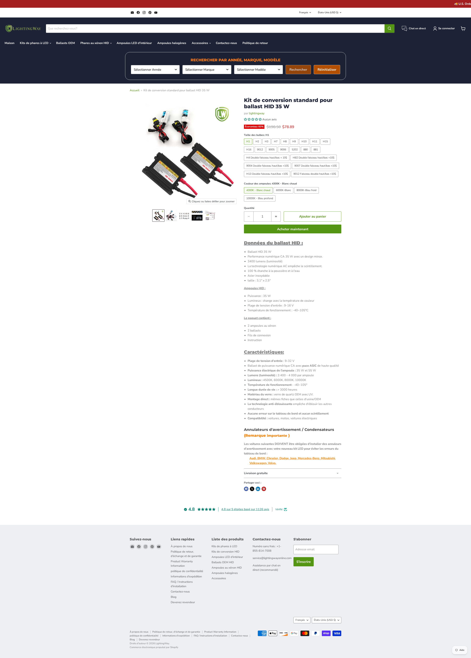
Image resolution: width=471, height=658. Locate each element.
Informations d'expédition (186, 576)
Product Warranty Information (220, 632)
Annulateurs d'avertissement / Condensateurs (289, 429)
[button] (158, 215)
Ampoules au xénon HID (227, 567)
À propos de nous (181, 546)
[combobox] (155, 69)
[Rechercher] (389, 28)
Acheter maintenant (292, 229)
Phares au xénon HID (95, 43)
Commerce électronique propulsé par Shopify (154, 647)
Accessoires (200, 43)
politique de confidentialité (187, 571)
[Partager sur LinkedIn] (258, 489)
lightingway (256, 113)
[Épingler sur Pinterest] (264, 489)
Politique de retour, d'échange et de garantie (176, 632)
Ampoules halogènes (171, 43)
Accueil (134, 90)
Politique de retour (255, 43)
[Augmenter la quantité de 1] (276, 216)
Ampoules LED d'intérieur (134, 43)
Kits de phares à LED (34, 43)
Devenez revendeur (183, 602)
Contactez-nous (226, 43)
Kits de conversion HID (225, 551)
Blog (173, 597)
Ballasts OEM (65, 43)
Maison (9, 43)
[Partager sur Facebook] (246, 489)
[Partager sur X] (252, 489)
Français (303, 12)
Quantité (249, 208)
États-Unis (328, 12)
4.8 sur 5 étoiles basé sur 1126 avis (245, 509)
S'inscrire (303, 562)
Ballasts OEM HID (223, 562)
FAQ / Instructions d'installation (210, 635)
